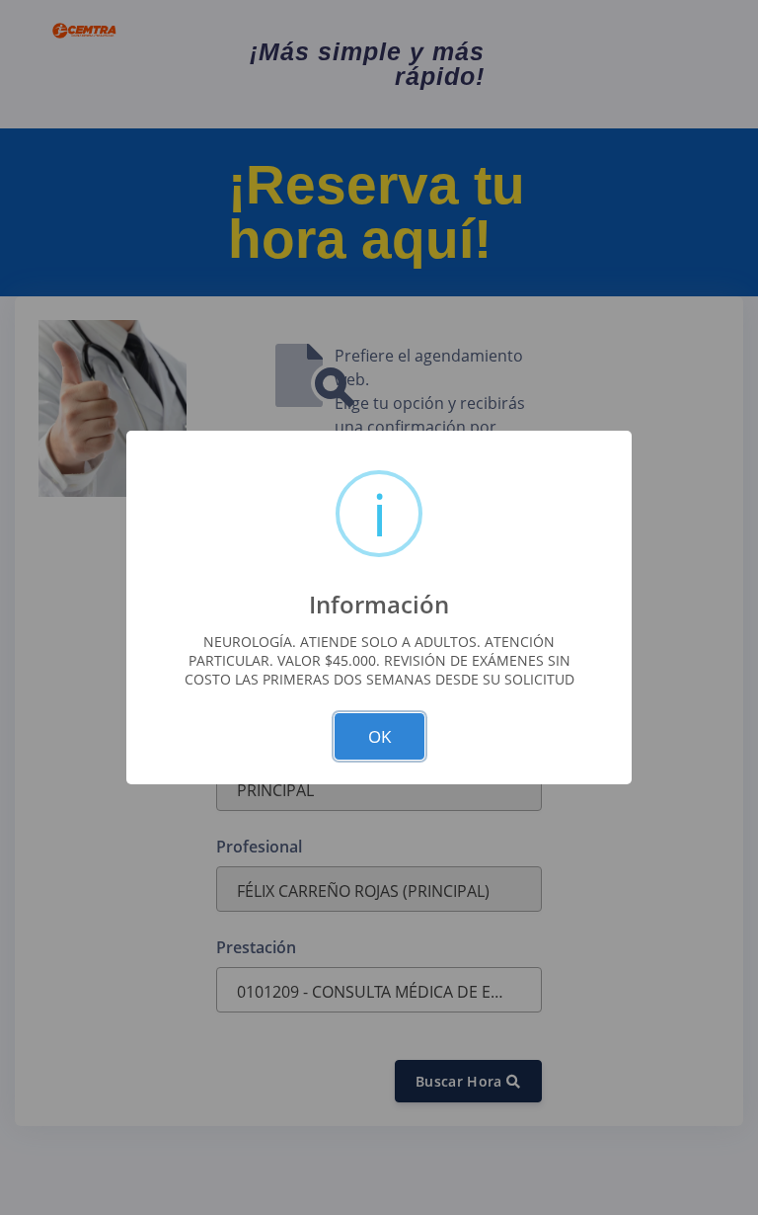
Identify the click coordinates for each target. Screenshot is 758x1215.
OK (379, 736)
